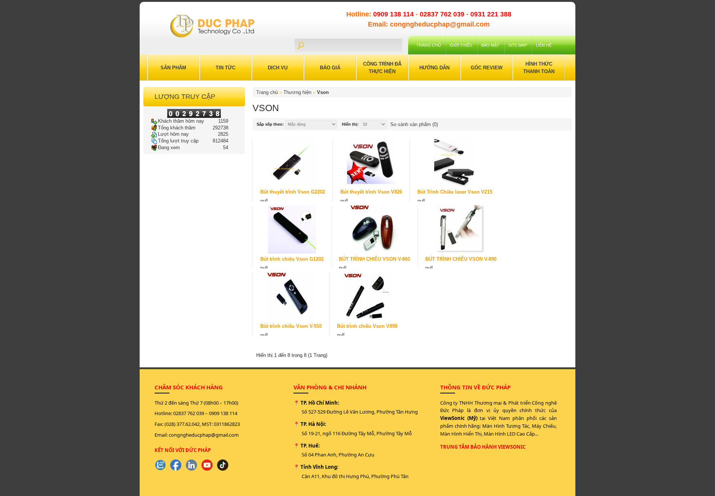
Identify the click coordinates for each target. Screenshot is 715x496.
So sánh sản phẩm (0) (414, 124)
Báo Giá (330, 67)
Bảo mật (490, 45)
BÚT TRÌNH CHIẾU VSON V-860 (374, 259)
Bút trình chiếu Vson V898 (367, 326)
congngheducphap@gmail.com (204, 434)
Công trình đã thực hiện (382, 67)
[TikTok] (222, 465)
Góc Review (486, 67)
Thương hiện (297, 92)
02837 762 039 (443, 14)
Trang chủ (428, 45)
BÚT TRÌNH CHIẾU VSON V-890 (460, 259)
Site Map (517, 45)
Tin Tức (225, 67)
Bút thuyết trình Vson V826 (371, 192)
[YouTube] (207, 465)
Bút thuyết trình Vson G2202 (292, 192)
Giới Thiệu (461, 45)
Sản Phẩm (173, 67)
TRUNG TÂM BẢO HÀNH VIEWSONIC (482, 446)
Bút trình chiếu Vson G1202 (292, 259)
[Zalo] (160, 465)
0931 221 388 (490, 14)
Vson (323, 92)
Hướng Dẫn (434, 67)
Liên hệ (544, 45)
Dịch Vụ (277, 67)
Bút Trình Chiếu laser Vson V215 (454, 192)
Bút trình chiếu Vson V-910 (291, 326)
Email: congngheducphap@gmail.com (429, 24)
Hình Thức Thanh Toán (538, 67)
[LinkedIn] (191, 465)
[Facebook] (175, 465)
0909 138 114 (394, 14)
